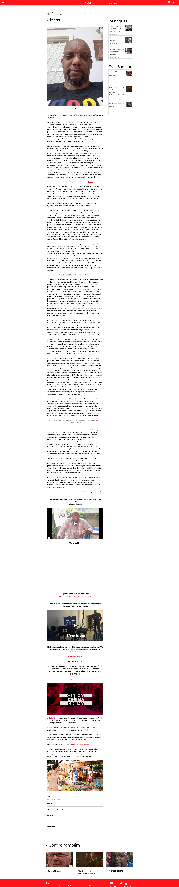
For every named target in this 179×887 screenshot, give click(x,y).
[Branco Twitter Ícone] (121, 881)
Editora (116, 885)
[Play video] (75, 523)
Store (121, 885)
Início (110, 885)
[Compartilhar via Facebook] (48, 809)
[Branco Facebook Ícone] (116, 881)
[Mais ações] (102, 14)
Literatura (50, 803)
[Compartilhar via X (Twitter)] (53, 809)
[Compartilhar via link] (62, 809)
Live (59, 799)
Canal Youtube (128, 885)
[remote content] (75, 565)
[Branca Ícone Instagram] (126, 881)
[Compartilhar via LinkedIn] (57, 809)
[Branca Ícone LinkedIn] (131, 881)
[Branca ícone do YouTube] (111, 881)
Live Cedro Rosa (52, 799)
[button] (3, 3)
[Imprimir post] (66, 809)
